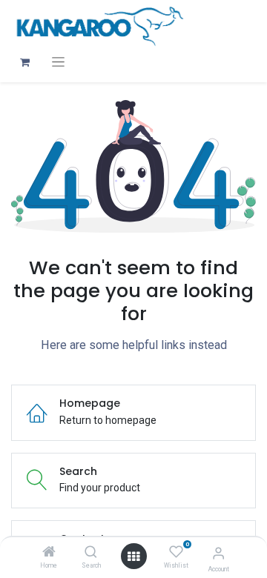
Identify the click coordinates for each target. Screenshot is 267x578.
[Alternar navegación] (58, 61)
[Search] (91, 553)
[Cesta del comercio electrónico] (24, 62)
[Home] (49, 553)
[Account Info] (218, 553)
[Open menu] (133, 556)
